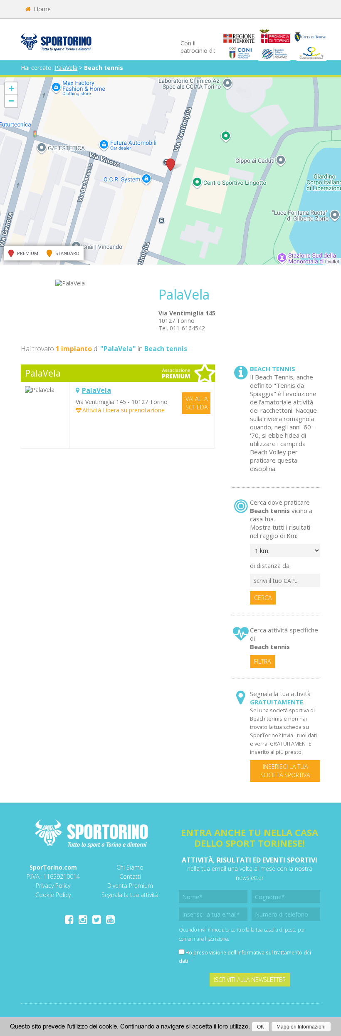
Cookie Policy (53, 895)
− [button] (11, 101)
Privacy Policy (53, 886)
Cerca (263, 598)
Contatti (130, 876)
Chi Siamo (129, 867)
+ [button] (11, 88)
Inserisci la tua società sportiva (285, 771)
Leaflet (332, 261)
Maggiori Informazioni (301, 1027)
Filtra (262, 661)
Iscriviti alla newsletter (250, 980)
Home (41, 9)
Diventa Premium (130, 886)
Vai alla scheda (196, 403)
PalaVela (65, 68)
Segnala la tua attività (129, 895)
